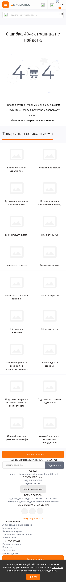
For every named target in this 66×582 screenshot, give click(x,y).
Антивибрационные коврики (17, 525)
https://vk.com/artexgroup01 (24, 511)
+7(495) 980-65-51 (34, 480)
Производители (10, 553)
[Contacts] (52, 4)
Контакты (7, 547)
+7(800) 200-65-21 (34, 483)
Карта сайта (8, 550)
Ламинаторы (9, 537)
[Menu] (5, 4)
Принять (33, 576)
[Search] (5, 15)
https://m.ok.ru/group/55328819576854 (32, 511)
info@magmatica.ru (33, 518)
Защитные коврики (12, 531)
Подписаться (54, 465)
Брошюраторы (10, 528)
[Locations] (42, 4)
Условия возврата (11, 544)
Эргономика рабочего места (17, 534)
